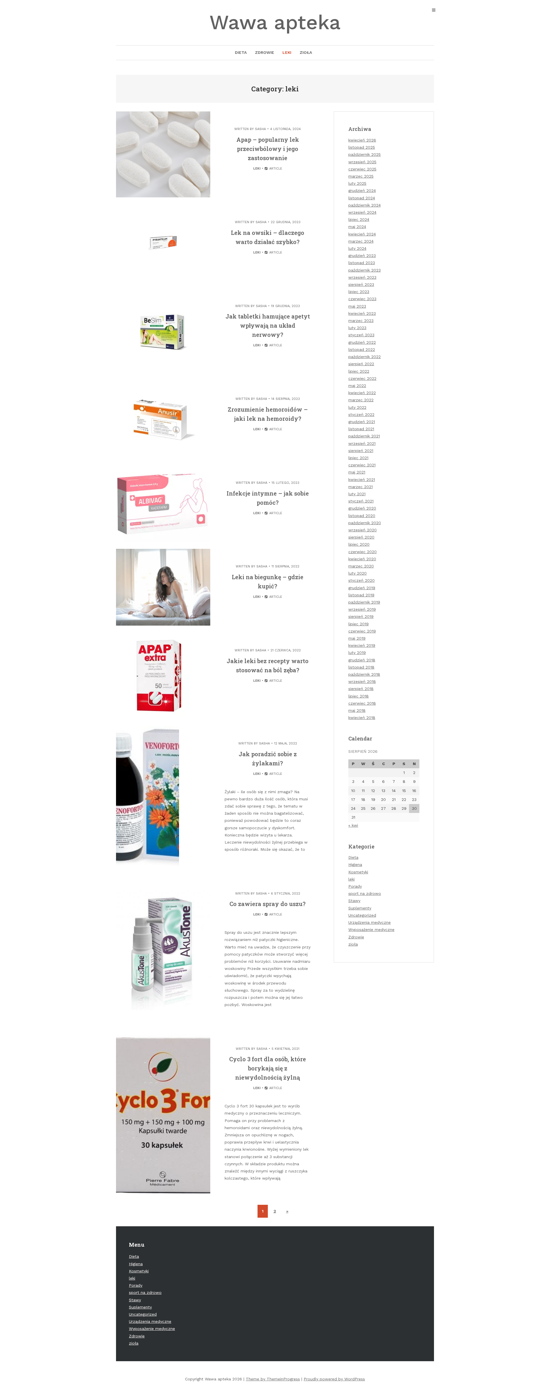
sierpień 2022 (361, 363)
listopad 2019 (361, 595)
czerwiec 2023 (362, 298)
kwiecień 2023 (362, 313)
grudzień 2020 (362, 508)
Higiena (355, 864)
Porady (355, 886)
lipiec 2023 (358, 291)
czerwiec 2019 (362, 631)
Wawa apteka (275, 22)
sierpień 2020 (361, 537)
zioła (353, 944)
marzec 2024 (361, 241)
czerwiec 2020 (362, 551)
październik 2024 (364, 205)
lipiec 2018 (358, 696)
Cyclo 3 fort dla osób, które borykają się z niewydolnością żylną (267, 1068)
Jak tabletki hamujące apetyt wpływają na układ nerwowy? (267, 325)
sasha (260, 129)
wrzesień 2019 (362, 609)
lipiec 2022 (358, 371)
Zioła (306, 52)
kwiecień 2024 (362, 234)
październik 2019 (364, 602)
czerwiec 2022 (362, 378)
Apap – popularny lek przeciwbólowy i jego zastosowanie (267, 149)
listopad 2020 (361, 515)
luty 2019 (357, 652)
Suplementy (359, 908)
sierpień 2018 (361, 688)
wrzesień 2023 (362, 277)
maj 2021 (356, 472)
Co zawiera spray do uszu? (267, 903)
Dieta (241, 52)
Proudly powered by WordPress (334, 1379)
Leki (286, 52)
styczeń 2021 (361, 501)
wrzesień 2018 (362, 681)
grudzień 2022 (362, 342)
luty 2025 (357, 183)
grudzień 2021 (361, 421)
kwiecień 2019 (361, 645)
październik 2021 (364, 436)
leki (256, 168)
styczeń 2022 (361, 414)
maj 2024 (357, 226)
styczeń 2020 (361, 580)
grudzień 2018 (361, 660)
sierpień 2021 (360, 450)
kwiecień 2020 (362, 559)
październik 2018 (364, 674)
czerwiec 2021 (362, 465)
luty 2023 (357, 327)
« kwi (353, 825)
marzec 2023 (361, 320)
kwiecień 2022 (362, 392)
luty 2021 (357, 494)
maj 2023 (357, 306)
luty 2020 (357, 573)
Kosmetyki (358, 872)
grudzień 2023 (362, 255)
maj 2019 (357, 638)
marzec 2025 (361, 176)
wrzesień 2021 (362, 443)
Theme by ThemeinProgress (273, 1379)
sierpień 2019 (361, 616)
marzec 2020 (361, 566)
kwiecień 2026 (362, 140)
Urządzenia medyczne (369, 922)
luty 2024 (357, 248)
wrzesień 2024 (362, 212)
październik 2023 (364, 270)
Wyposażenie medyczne (371, 929)
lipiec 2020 (359, 544)
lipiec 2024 (358, 219)
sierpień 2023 (361, 284)
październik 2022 (364, 356)
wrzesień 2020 (362, 530)
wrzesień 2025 (362, 162)
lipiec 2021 (358, 457)
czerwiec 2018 (362, 703)
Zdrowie (264, 52)
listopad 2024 (361, 198)
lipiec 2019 (358, 624)
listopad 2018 (361, 667)
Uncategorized (362, 915)
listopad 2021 (361, 429)
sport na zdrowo (364, 893)
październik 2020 (364, 522)
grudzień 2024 (362, 190)
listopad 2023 (361, 262)
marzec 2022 (361, 400)
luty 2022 (357, 407)
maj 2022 (357, 385)
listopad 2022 (361, 349)
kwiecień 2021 (361, 479)
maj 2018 (357, 710)
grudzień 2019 (361, 587)
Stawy (354, 900)
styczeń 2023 (361, 335)
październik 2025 (364, 154)
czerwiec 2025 (362, 169)
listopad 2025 (361, 147)
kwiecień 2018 (361, 717)
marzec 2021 (360, 486)
